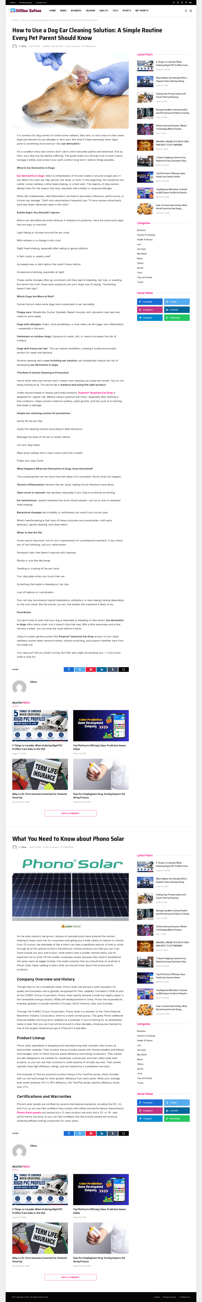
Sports (126, 10)
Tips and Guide (144, 277)
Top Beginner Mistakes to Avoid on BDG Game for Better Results (171, 191)
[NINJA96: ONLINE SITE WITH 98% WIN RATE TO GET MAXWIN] (145, 145)
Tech (115, 10)
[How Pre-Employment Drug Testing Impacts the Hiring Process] (101, 774)
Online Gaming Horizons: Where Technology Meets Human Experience (171, 127)
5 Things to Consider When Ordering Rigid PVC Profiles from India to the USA (37, 747)
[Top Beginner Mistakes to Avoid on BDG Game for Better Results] (145, 193)
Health (104, 10)
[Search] (190, 10)
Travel (140, 282)
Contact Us (41, 2)
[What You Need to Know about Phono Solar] (70, 891)
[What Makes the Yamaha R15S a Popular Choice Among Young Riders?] (145, 81)
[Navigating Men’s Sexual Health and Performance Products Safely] (145, 113)
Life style (141, 249)
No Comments (74, 46)
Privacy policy (25, 2)
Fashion (90, 10)
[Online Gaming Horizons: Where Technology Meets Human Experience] (145, 129)
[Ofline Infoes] (26, 10)
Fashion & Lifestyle (146, 235)
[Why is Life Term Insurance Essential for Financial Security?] (40, 774)
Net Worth (141, 10)
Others (140, 263)
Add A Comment (71, 813)
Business (76, 10)
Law (139, 244)
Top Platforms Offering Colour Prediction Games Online (99, 747)
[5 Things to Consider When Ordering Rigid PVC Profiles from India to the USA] (40, 725)
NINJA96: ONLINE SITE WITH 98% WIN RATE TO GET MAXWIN (172, 143)
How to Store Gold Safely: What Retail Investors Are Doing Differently (171, 207)
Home (12, 2)
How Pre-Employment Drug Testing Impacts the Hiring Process (99, 795)
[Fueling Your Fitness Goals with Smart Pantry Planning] (145, 97)
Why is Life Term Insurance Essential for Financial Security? (39, 795)
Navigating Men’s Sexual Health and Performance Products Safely (172, 111)
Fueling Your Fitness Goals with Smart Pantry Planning (171, 95)
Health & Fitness (145, 239)
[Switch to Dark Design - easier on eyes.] (186, 10)
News (63, 10)
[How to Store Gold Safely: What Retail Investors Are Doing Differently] (145, 209)
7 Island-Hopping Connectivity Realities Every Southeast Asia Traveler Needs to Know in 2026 (171, 159)
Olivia (23, 46)
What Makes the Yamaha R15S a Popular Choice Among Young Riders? (171, 79)
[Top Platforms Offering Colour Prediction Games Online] (101, 725)
